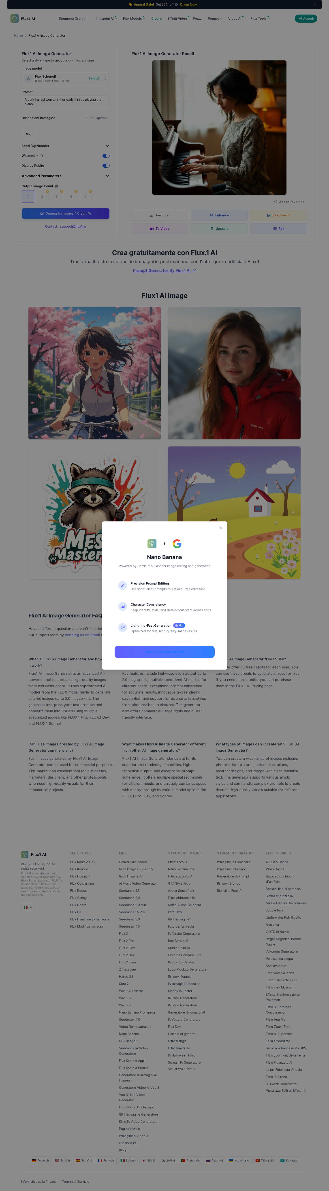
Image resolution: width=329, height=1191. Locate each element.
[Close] (220, 527)
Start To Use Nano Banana (164, 652)
